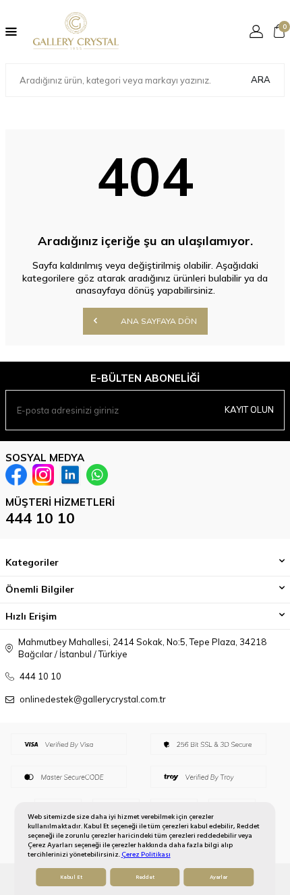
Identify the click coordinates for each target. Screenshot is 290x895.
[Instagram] (43, 475)
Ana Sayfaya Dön (158, 321)
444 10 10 (40, 517)
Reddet (145, 877)
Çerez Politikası (146, 854)
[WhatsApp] (97, 475)
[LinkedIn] (70, 475)
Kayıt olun (249, 409)
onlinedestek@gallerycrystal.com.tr (93, 699)
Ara (260, 79)
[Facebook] (16, 475)
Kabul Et (71, 877)
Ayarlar (218, 877)
